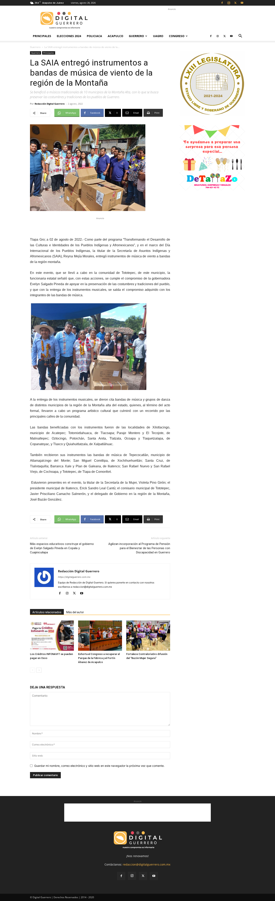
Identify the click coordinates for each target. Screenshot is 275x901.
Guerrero (136, 36)
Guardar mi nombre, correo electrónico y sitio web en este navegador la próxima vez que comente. (99, 765)
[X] (235, 3)
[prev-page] (32, 670)
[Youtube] (242, 3)
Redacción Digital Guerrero (50, 103)
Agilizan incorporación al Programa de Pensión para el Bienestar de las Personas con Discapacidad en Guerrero (139, 548)
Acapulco (115, 36)
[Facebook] (222, 3)
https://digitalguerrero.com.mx (74, 577)
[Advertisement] (171, 20)
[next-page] (38, 670)
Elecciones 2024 (69, 36)
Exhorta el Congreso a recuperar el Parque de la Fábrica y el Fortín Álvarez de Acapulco (99, 658)
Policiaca (94, 36)
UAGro (158, 36)
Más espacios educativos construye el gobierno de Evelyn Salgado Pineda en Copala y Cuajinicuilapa (62, 548)
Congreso (176, 36)
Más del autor (75, 612)
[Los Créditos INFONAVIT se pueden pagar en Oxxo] (52, 635)
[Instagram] (229, 3)
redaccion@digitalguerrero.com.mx (146, 864)
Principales (42, 36)
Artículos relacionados (46, 612)
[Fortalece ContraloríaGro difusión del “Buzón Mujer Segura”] (148, 635)
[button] (240, 36)
